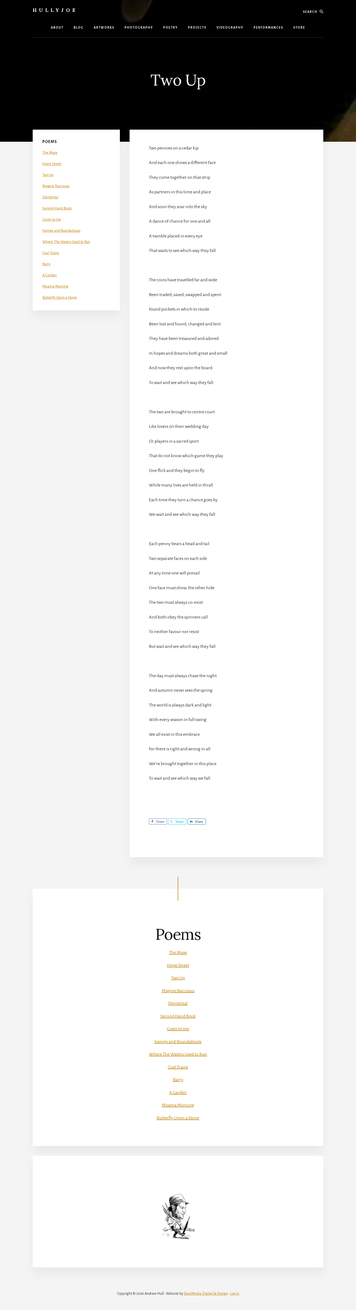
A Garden (49, 275)
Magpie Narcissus (56, 186)
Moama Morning (55, 286)
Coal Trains (50, 253)
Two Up (48, 175)
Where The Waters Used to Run (66, 242)
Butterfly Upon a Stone (59, 297)
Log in (234, 1293)
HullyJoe (55, 10)
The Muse (49, 153)
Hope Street (51, 164)
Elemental (50, 197)
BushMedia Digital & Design (206, 1293)
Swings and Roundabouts (61, 231)
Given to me (51, 219)
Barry (46, 264)
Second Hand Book (57, 208)
